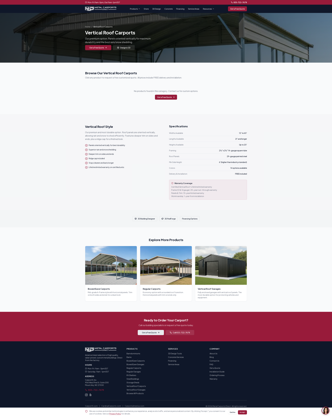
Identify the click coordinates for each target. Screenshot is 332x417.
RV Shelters (131, 375)
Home (87, 26)
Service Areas (193, 9)
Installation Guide (217, 371)
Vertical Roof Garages (136, 390)
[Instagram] (86, 395)
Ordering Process (217, 375)
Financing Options (190, 218)
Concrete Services (176, 357)
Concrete (168, 9)
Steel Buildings (133, 379)
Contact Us (214, 361)
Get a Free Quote (237, 9)
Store (146, 9)
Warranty (213, 379)
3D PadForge (170, 218)
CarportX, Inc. (91, 380)
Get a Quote (215, 368)
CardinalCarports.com (111, 406)
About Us (213, 353)
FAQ (211, 364)
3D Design (156, 9)
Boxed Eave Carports (136, 361)
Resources (207, 9)
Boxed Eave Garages (135, 364)
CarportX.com (91, 406)
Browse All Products (135, 393)
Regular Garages (134, 371)
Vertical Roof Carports (136, 386)
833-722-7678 (240, 2)
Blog (212, 357)
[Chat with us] (325, 410)
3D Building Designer (146, 218)
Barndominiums (133, 353)
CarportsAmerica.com (134, 406)
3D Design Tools (175, 353)
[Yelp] (90, 395)
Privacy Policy (115, 413)
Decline (232, 412)
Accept (242, 412)
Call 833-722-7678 (181, 332)
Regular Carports (134, 368)
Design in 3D (125, 47)
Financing (180, 9)
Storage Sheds (133, 382)
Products (134, 9)
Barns (129, 357)
